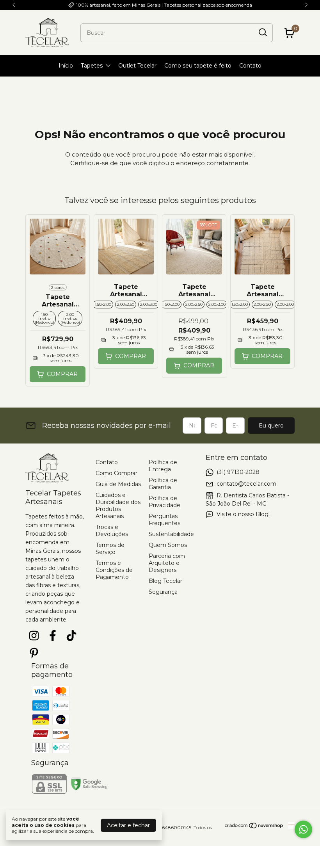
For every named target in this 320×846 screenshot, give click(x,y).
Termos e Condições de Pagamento (114, 570)
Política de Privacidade (164, 502)
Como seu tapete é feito (197, 65)
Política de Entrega (163, 466)
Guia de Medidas (118, 484)
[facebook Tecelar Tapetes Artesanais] (52, 636)
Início (66, 65)
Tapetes (92, 65)
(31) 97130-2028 (238, 472)
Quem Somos (168, 545)
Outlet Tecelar (137, 65)
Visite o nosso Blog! (243, 514)
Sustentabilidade (171, 534)
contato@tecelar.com (246, 483)
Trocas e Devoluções (112, 531)
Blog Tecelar (165, 580)
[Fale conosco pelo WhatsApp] (303, 829)
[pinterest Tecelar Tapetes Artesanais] (34, 653)
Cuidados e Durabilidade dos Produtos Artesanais (118, 506)
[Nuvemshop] (254, 826)
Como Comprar (116, 473)
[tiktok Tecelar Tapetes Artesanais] (71, 636)
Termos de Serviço (110, 548)
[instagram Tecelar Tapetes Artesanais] (34, 636)
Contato (250, 65)
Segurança (163, 591)
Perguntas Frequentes (164, 520)
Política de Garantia (163, 484)
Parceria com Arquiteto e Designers (167, 562)
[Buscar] (262, 32)
